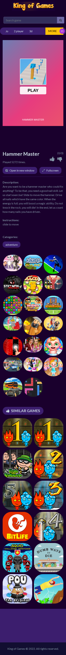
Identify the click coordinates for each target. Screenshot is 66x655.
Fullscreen (52, 170)
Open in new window (22, 170)
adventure (11, 244)
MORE (52, 31)
